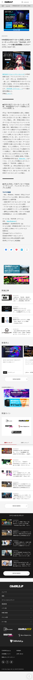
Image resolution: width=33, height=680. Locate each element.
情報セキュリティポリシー (8, 657)
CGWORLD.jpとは (6, 650)
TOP (3, 5)
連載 (3, 596)
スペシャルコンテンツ (8, 600)
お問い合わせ (19, 653)
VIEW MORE (16, 379)
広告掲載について (6, 653)
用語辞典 (4, 604)
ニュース (8, 5)
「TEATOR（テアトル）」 (13, 88)
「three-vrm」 (22, 158)
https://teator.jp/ (11, 221)
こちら (9, 93)
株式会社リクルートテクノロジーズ (13, 74)
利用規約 (18, 650)
